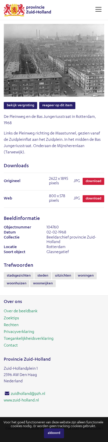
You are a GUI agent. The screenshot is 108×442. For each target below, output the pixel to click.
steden (42, 276)
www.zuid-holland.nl (21, 400)
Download (93, 181)
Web (8, 198)
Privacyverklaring (19, 332)
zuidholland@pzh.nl (28, 394)
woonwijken (43, 284)
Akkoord (54, 433)
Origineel (12, 181)
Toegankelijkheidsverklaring (28, 339)
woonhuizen (16, 284)
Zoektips (11, 318)
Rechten (11, 325)
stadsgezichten (19, 276)
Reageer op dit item (57, 106)
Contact (11, 346)
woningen (86, 276)
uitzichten (63, 276)
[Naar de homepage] (29, 10)
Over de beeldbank (20, 311)
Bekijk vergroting (20, 106)
